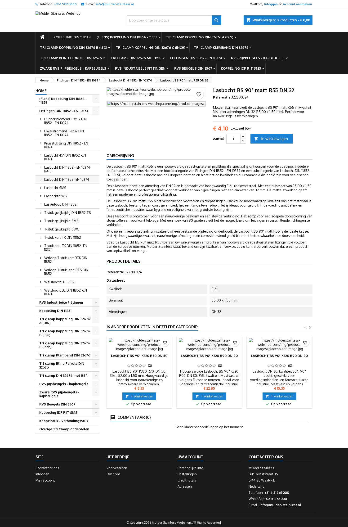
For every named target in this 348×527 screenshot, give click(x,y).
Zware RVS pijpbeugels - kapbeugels (73, 68)
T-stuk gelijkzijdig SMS (61, 221)
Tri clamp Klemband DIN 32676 (221, 47)
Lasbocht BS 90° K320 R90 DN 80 (209, 356)
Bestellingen (187, 474)
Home (41, 90)
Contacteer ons (47, 468)
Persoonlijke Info (190, 468)
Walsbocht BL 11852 (59, 282)
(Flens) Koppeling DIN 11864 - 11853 (127, 37)
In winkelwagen (271, 138)
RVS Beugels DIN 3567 (193, 68)
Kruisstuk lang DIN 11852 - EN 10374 (66, 145)
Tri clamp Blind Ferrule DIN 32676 (71, 58)
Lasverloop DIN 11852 (60, 204)
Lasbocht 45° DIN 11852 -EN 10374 (65, 157)
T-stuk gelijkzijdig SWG (61, 229)
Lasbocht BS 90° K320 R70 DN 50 (139, 356)
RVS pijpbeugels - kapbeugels (258, 58)
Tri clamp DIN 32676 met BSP (136, 58)
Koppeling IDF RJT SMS (241, 68)
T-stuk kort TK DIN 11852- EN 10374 (65, 248)
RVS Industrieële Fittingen (140, 68)
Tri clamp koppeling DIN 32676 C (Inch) (150, 47)
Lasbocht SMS (55, 188)
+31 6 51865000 (65, 4)
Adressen (185, 486)
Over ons (113, 474)
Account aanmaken (297, 4)
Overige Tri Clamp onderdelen (64, 429)
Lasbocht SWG (55, 196)
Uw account (190, 457)
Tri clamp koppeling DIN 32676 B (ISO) (73, 47)
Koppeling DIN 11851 (71, 37)
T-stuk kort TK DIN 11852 (62, 237)
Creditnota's (187, 480)
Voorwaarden (117, 468)
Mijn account (45, 480)
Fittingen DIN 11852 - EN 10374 (196, 58)
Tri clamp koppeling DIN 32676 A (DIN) (199, 37)
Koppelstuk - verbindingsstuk (63, 421)
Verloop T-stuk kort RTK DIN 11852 (65, 260)
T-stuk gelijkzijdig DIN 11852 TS (67, 213)
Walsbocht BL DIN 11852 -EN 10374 (65, 292)
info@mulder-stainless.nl (115, 4)
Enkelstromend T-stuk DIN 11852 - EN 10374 (64, 133)
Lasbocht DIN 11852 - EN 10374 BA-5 (67, 169)
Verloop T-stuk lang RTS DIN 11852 (66, 272)
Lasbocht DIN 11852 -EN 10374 (66, 179)
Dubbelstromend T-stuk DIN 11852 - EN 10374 (65, 121)
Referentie (221, 97)
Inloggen (271, 4)
